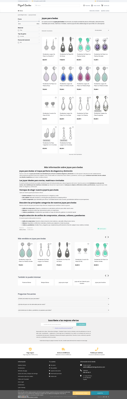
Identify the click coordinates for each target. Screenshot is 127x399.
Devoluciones (21, 368)
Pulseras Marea (26, 282)
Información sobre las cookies (25, 376)
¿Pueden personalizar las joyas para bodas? (28, 298)
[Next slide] (108, 237)
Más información (22, 397)
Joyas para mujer (63, 282)
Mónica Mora (22, 229)
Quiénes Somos (22, 365)
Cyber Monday (21, 387)
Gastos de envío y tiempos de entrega (28, 373)
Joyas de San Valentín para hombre (82, 282)
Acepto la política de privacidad (63, 328)
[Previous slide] (106, 237)
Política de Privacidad (23, 379)
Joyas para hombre (100, 282)
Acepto (100, 393)
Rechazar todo (81, 393)
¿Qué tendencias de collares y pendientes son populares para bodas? (34, 310)
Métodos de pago (22, 370)
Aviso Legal (21, 382)
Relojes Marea (45, 282)
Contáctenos (21, 384)
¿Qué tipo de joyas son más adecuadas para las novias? (31, 304)
